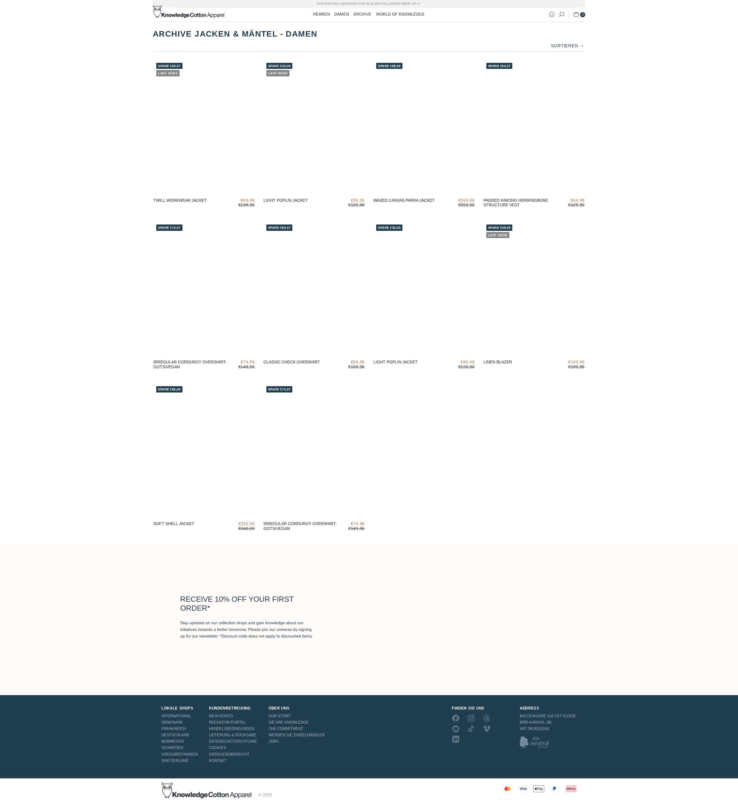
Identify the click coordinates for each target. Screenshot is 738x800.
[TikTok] (471, 728)
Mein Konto (221, 716)
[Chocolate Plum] (161, 346)
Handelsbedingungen (231, 729)
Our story (280, 716)
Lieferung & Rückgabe (232, 735)
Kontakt (218, 761)
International (176, 716)
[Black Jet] (491, 346)
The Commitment (286, 729)
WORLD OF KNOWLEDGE (400, 14)
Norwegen (172, 741)
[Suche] (561, 14)
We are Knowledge (289, 722)
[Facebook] (455, 718)
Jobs (274, 741)
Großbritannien (179, 754)
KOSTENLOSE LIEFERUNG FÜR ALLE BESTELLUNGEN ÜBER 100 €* (369, 3)
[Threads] (486, 718)
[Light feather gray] (288, 184)
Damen (341, 14)
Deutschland (175, 735)
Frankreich (173, 729)
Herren (321, 14)
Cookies (217, 748)
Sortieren (565, 45)
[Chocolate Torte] (178, 508)
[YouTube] (455, 728)
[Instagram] (471, 718)
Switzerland (174, 761)
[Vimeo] (486, 728)
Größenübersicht (229, 754)
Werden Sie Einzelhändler (297, 735)
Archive (362, 14)
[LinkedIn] (455, 739)
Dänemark (172, 722)
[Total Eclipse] (271, 184)
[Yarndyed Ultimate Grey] (508, 346)
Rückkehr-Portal (227, 722)
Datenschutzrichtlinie (233, 741)
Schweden (172, 748)
